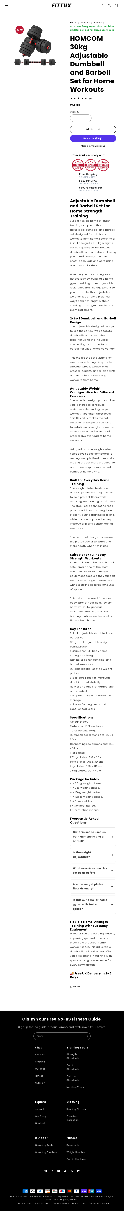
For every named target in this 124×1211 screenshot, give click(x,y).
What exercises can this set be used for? (90, 870)
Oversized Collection (72, 1118)
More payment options (93, 146)
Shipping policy (42, 1203)
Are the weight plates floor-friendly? (88, 886)
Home (73, 22)
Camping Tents (44, 1145)
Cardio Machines (76, 1159)
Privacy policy (25, 1203)
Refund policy (79, 1203)
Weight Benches (76, 1152)
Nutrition (40, 1082)
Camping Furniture (46, 1152)
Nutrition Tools (75, 1087)
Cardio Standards (73, 1067)
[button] (6, 5)
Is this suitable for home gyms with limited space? (90, 904)
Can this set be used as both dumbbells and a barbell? (89, 836)
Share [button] (76, 986)
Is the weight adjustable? (82, 855)
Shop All (85, 22)
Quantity (74, 111)
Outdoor (40, 1068)
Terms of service (61, 1203)
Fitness (98, 22)
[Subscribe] (86, 1036)
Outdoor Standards (73, 1078)
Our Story (40, 1116)
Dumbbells (73, 1145)
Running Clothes (76, 1109)
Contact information (99, 1203)
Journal (39, 1109)
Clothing (40, 1061)
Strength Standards (73, 1056)
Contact (40, 1123)
